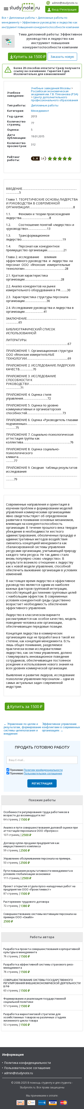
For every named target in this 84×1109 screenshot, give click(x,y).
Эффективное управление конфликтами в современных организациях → (61, 727)
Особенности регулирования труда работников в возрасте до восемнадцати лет (36, 813)
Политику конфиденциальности (43, 770)
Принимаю (36, 770)
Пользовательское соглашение (27, 1068)
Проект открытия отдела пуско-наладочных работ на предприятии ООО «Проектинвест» (39, 887)
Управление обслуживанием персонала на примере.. (37, 858)
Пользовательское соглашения (43, 773)
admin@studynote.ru (65, 3)
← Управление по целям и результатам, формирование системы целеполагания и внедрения (22, 728)
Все (4, 18)
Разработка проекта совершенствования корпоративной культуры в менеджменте (41, 950)
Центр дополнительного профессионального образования (54, 98)
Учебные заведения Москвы (51, 88)
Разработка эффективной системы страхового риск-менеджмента (38, 966)
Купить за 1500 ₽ (26, 706)
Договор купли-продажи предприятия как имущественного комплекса (31, 844)
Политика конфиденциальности (27, 1063)
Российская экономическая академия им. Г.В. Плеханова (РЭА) (54, 92)
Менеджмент (40, 111)
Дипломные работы (22, 18)
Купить (29, 56)
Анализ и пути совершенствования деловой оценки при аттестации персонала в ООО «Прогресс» (40, 829)
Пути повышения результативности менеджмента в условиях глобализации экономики (38, 872)
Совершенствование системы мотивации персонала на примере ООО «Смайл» (39, 915)
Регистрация (42, 783)
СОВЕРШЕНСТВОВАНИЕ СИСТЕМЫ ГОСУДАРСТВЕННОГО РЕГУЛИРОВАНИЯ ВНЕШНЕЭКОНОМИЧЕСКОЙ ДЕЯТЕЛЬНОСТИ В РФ (42, 983)
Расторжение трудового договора (26, 902)
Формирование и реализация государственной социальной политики (34, 1000)
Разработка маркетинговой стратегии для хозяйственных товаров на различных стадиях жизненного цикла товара (34, 1017)
